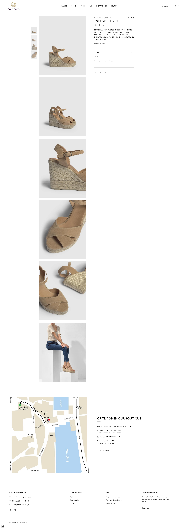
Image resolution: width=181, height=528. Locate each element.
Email (130, 426)
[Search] (172, 6)
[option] (34, 31)
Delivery (73, 497)
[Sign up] (171, 508)
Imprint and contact (113, 497)
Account (165, 6)
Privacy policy (111, 503)
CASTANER (98, 18)
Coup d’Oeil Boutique (20, 522)
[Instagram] (15, 510)
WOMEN (74, 6)
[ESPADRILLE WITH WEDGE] (34, 30)
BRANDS (64, 6)
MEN (83, 6)
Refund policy (75, 500)
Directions (104, 450)
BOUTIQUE (114, 6)
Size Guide (98, 57)
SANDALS (107, 18)
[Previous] (34, 24)
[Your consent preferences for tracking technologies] (3, 526)
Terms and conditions (114, 500)
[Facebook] (10, 510)
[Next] (34, 62)
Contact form (74, 503)
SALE (90, 6)
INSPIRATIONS (101, 6)
